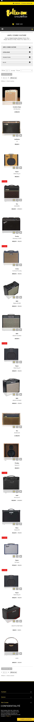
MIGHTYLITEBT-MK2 (17, 625)
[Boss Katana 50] (17, 517)
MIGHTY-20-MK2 (17, 399)
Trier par (18, 70)
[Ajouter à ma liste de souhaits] (20, 103)
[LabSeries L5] (17, 128)
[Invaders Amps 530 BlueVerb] (17, 96)
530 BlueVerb (17, 108)
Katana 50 (17, 528)
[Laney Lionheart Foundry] (17, 258)
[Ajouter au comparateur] (17, 103)
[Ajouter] (14, 103)
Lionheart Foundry (17, 269)
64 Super (17, 561)
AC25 (17, 658)
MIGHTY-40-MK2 (17, 334)
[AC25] (17, 646)
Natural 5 (17, 464)
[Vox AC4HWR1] (17, 193)
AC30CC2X (17, 431)
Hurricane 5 (17, 496)
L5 (17, 140)
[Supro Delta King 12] (17, 160)
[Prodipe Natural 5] (17, 452)
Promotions (6, 57)
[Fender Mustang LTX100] (17, 225)
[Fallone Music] (17, 13)
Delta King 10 (17, 593)
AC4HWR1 (17, 205)
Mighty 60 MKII (17, 302)
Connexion (17, 3)
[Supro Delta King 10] (17, 581)
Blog (4, 62)
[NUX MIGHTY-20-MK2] (17, 387)
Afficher (3, 70)
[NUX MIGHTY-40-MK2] (17, 322)
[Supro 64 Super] (17, 549)
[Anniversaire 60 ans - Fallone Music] (17, 1)
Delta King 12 (17, 172)
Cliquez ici (8, 716)
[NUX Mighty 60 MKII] (17, 290)
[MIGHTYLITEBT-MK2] (17, 614)
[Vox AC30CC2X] (17, 420)
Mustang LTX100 (17, 237)
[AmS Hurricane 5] (17, 484)
